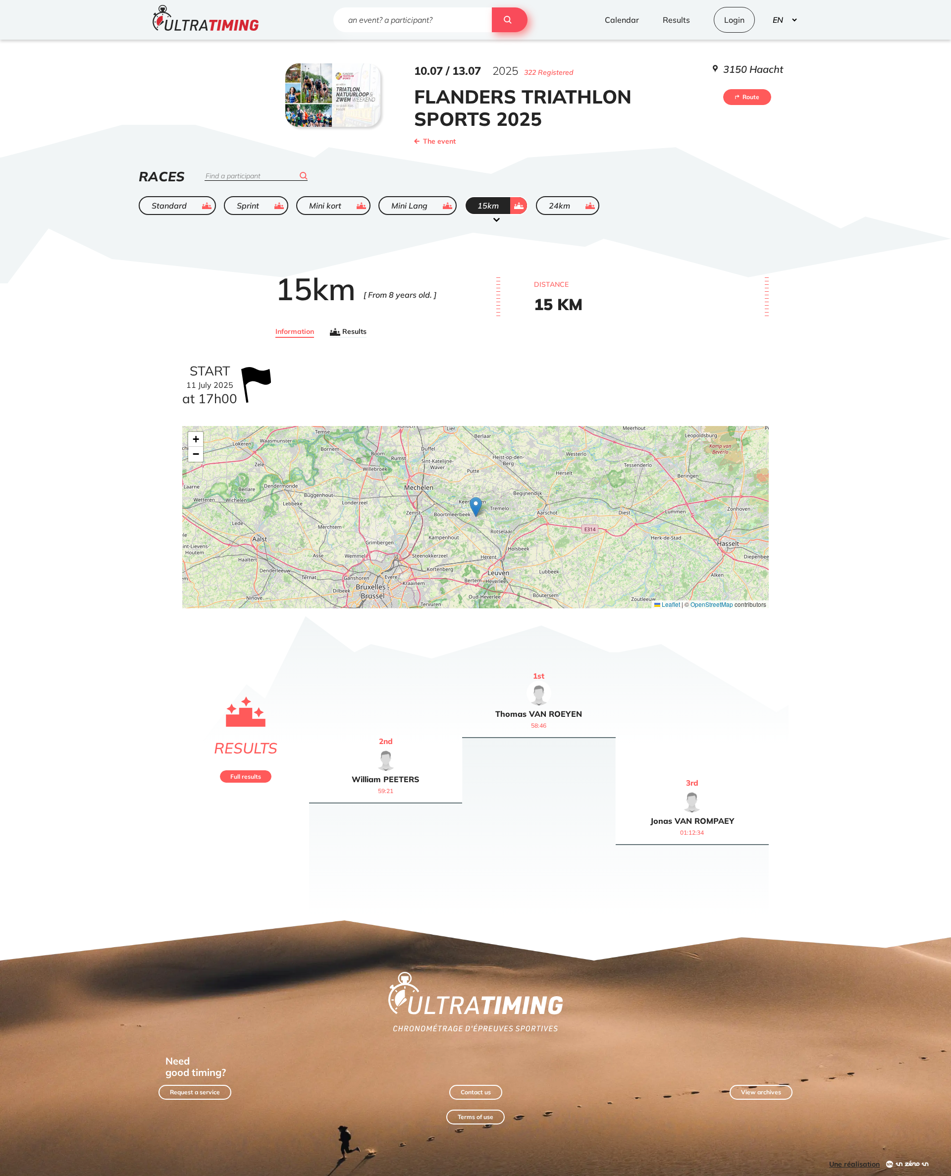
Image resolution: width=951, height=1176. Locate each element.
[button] (476, 507)
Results (354, 331)
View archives (761, 1092)
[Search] (510, 19)
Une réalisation (854, 1164)
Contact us (476, 1092)
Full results (245, 776)
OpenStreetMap (711, 604)
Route (750, 97)
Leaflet (670, 604)
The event (439, 141)
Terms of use (475, 1117)
